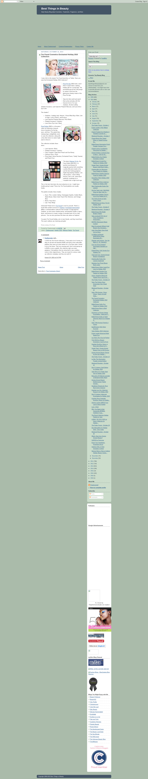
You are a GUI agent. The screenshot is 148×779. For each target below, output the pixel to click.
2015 (92, 471)
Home (39, 46)
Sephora (62, 207)
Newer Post (41, 267)
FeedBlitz (104, 58)
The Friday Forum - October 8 (100, 207)
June (93, 113)
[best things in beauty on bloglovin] (97, 647)
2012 (92, 463)
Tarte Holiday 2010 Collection (100, 331)
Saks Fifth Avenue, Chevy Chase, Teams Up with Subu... (99, 294)
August (94, 118)
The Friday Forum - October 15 (101, 280)
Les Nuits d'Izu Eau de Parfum (100, 337)
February (95, 104)
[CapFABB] (99, 768)
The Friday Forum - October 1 (100, 125)
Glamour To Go (73, 161)
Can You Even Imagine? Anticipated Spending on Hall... (99, 246)
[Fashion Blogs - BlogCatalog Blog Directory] (99, 674)
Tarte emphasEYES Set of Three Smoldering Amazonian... (99, 217)
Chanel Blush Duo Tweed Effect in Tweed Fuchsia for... (99, 140)
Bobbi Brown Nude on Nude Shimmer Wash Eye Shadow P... (101, 318)
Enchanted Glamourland (72, 207)
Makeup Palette (67, 230)
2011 (92, 461)
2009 (92, 97)
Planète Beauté (94, 724)
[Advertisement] (74, 30)
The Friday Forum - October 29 (101, 425)
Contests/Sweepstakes (65, 46)
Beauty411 (93, 699)
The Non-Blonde (94, 734)
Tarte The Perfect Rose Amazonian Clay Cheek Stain (99, 284)
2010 (92, 99)
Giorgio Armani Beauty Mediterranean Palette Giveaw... (99, 381)
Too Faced (59, 206)
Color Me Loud (94, 707)
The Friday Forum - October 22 (101, 357)
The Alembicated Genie (97, 729)
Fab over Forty (94, 719)
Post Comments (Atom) (53, 271)
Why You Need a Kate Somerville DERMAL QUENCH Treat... (98, 411)
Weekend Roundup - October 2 (101, 136)
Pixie (64, 84)
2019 (92, 478)
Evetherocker (49, 238)
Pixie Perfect (45, 126)
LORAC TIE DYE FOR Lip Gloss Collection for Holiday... (99, 421)
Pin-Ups (68, 84)
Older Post (81, 267)
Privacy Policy (79, 46)
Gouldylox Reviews (95, 722)
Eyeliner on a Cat (95, 717)
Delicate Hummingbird (96, 712)
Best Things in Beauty (55, 8)
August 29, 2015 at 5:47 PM (53, 257)
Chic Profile (93, 702)
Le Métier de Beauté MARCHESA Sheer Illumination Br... (98, 236)
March (94, 106)
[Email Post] (64, 228)
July (93, 116)
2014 (92, 468)
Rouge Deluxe (94, 727)
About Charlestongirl (50, 46)
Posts (93, 494)
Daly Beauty (93, 709)
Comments (94, 497)
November (95, 456)
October (94, 123)
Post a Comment (45, 261)
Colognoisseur (94, 704)
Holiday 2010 (58, 230)
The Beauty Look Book (96, 732)
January (94, 101)
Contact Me (90, 46)
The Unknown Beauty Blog (98, 739)
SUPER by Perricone (98, 440)
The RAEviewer (94, 736)
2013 (92, 466)
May (93, 111)
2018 (92, 475)
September (95, 121)
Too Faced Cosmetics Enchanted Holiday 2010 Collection (99, 300)
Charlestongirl (50, 230)
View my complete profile (98, 487)
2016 (92, 473)
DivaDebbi (93, 714)
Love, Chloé (95, 407)
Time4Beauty (94, 741)
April (93, 109)
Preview (90, 58)
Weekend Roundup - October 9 (101, 209)
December (95, 458)
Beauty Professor (95, 697)
